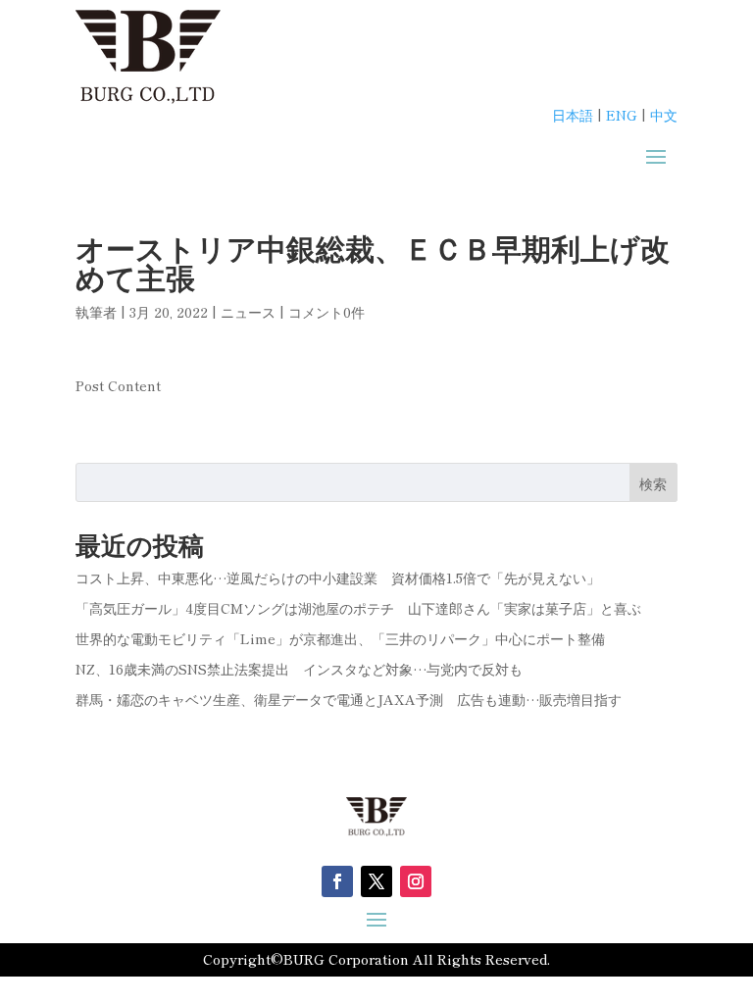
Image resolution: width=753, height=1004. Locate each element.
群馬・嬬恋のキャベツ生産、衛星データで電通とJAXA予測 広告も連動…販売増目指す (348, 699)
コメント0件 (326, 312)
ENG (621, 115)
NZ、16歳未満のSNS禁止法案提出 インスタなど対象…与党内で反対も (299, 668)
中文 (664, 115)
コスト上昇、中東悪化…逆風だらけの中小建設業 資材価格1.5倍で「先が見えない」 (337, 577)
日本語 (572, 115)
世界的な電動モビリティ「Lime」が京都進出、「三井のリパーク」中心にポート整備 (340, 638)
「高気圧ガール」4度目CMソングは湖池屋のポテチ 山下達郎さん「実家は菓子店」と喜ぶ (358, 608)
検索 (653, 483)
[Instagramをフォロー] (415, 881)
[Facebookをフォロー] (337, 881)
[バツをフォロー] (376, 881)
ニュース (248, 312)
